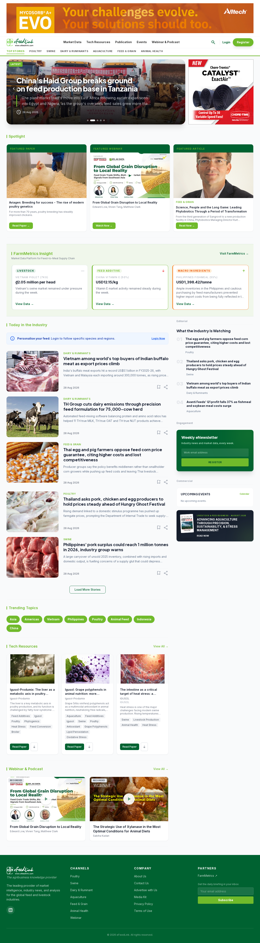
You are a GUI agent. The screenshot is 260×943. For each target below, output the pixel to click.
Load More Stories (88, 589)
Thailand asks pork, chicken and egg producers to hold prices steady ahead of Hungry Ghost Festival (114, 501)
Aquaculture (103, 51)
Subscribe (225, 900)
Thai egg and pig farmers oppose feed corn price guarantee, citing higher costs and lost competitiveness (112, 454)
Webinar (75, 917)
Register (243, 42)
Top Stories (15, 51)
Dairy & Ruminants (74, 51)
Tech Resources (98, 42)
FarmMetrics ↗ (207, 875)
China (14, 628)
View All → (160, 646)
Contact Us (141, 883)
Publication (123, 42)
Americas (32, 619)
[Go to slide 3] (97, 120)
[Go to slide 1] (88, 120)
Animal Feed (120, 619)
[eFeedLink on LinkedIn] (10, 910)
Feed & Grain (126, 51)
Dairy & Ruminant (81, 890)
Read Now (203, 536)
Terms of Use (143, 911)
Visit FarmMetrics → (234, 253)
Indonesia (144, 619)
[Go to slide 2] (92, 120)
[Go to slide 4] (101, 120)
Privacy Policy (143, 904)
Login (226, 42)
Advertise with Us (145, 890)
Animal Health (152, 51)
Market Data (72, 42)
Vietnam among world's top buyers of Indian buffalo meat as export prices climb (115, 361)
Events (142, 42)
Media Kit (140, 897)
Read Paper (19, 746)
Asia (13, 619)
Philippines (76, 619)
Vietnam (53, 619)
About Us (140, 876)
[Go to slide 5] (104, 120)
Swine (51, 51)
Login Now (158, 338)
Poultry (35, 51)
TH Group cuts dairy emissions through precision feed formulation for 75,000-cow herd (112, 406)
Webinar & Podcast (166, 42)
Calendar (244, 494)
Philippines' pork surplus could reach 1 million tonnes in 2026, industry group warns (115, 547)
